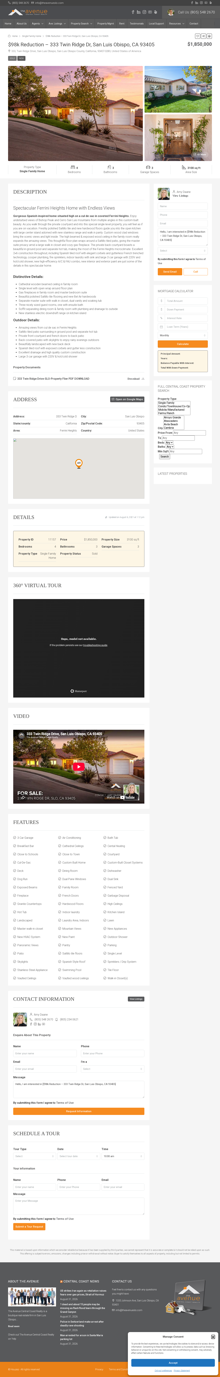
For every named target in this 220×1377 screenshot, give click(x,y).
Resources (175, 23)
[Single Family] (174, 403)
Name (17, 1046)
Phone (85, 1046)
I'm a (84, 1061)
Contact (194, 23)
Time (105, 1149)
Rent (121, 23)
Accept (173, 1362)
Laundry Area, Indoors (75, 920)
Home (8, 23)
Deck (20, 870)
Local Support (156, 23)
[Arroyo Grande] (174, 417)
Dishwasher (114, 870)
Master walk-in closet (30, 928)
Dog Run (22, 879)
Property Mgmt (105, 23)
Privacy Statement (182, 1370)
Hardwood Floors (73, 904)
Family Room (70, 887)
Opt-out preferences (163, 1370)
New (21, 58)
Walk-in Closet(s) (118, 978)
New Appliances (117, 928)
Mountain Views (71, 928)
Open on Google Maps (129, 399)
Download (134, 378)
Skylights (22, 961)
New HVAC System (28, 937)
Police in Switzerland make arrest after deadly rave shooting (82, 1323)
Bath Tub (113, 837)
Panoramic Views (27, 945)
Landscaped (24, 920)
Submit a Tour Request (29, 1226)
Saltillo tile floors (72, 953)
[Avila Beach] (174, 424)
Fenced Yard (115, 887)
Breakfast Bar (25, 846)
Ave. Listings (55, 23)
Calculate (183, 344)
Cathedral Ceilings (73, 846)
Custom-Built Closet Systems (125, 862)
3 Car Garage (25, 837)
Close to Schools (27, 854)
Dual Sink (113, 879)
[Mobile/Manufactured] (174, 410)
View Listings (136, 999)
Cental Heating (116, 846)
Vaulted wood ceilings (75, 978)
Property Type (167, 399)
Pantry (66, 945)
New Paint (68, 937)
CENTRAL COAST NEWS (81, 1281)
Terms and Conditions (121, 1369)
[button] (213, 1336)
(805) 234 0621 (69, 1019)
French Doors (70, 895)
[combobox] (113, 1069)
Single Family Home (31, 36)
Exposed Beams (27, 887)
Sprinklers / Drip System (122, 961)
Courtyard (113, 854)
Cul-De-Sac (24, 862)
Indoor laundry (71, 912)
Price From (165, 432)
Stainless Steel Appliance (32, 970)
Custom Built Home (74, 862)
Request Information (78, 1111)
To (159, 438)
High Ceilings (115, 904)
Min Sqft (163, 451)
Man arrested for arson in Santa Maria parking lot (81, 1337)
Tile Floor (113, 970)
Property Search (80, 23)
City (160, 428)
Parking (112, 945)
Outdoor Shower (118, 937)
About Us (22, 23)
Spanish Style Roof (73, 961)
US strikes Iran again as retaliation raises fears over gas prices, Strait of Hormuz (83, 1292)
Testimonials (137, 23)
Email (16, 1061)
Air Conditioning (71, 837)
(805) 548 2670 (202, 12)
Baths (161, 446)
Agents (36, 23)
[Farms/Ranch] (174, 413)
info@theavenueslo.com (129, 1310)
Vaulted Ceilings (26, 978)
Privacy (99, 1369)
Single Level (115, 953)
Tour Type (19, 1149)
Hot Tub (22, 912)
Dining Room (70, 870)
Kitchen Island (116, 912)
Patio (20, 953)
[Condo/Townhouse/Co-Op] (174, 406)
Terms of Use (65, 1102)
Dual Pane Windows (74, 879)
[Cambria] (174, 428)
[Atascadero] (174, 421)
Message (19, 1077)
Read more (13, 1326)
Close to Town (71, 854)
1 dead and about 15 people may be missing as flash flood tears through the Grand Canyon (82, 1308)
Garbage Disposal (118, 895)
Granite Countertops (29, 904)
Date (60, 1149)
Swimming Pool (71, 970)
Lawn (111, 920)
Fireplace (23, 895)
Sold (12, 58)
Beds (161, 442)
